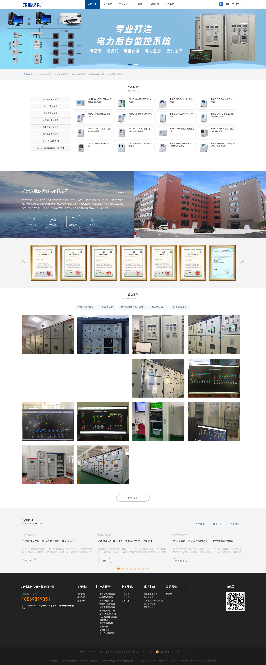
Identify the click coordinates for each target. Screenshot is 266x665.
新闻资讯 (138, 4)
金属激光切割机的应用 (127, 660)
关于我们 (107, 4)
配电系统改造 (180, 307)
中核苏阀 (143, 660)
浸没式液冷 (163, 660)
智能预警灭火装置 (198, 660)
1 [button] (130, 64)
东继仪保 (174, 660)
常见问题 (234, 524)
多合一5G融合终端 (51, 141)
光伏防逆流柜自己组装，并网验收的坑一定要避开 (125, 541)
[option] (133, 39)
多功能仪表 (104, 630)
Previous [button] (24, 262)
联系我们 (169, 4)
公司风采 (81, 594)
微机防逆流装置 (61, 74)
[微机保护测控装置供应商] (133, 39)
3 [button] (126, 568)
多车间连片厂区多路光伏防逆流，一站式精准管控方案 (203, 541)
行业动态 (217, 524)
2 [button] (136, 64)
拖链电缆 (94, 660)
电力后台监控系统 (107, 633)
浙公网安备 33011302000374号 (173, 652)
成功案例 (154, 4)
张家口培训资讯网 (70, 660)
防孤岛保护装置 (78, 74)
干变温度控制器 (106, 623)
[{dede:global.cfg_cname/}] (33, 4)
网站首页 (92, 4)
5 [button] (135, 568)
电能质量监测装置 (115, 74)
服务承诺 (81, 600)
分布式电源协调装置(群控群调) (50, 148)
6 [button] (139, 568)
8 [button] (147, 568)
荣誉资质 (81, 597)
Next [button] (241, 262)
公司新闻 (200, 524)
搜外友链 (153, 660)
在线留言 (170, 594)
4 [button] (131, 568)
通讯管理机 (104, 626)
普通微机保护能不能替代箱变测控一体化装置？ (48, 541)
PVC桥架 (84, 660)
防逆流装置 (107, 307)
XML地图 (212, 660)
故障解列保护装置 (96, 74)
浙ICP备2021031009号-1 (143, 652)
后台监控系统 (158, 307)
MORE (131, 498)
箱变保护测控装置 (50, 134)
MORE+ (120, 192)
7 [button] (143, 568)
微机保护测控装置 (43, 74)
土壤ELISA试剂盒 (107, 660)
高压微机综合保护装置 (132, 307)
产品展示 (123, 4)
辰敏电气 (184, 660)
